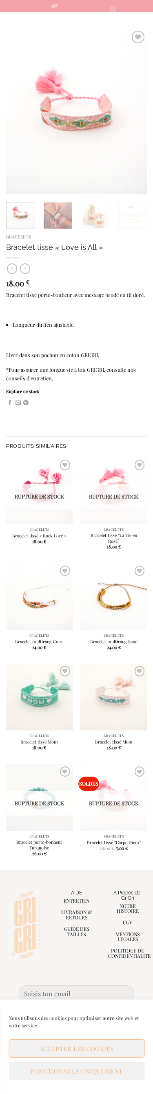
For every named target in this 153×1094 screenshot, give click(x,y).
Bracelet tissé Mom (39, 742)
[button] (113, 9)
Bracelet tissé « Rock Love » (39, 536)
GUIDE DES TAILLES (76, 931)
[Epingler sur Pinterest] (26, 403)
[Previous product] (25, 268)
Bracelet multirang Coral (39, 642)
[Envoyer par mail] (18, 403)
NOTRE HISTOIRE (128, 908)
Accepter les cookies (77, 1049)
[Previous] (19, 111)
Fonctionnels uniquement (76, 1071)
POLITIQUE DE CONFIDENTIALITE (129, 953)
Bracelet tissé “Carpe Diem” (114, 842)
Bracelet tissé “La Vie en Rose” (114, 538)
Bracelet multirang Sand (113, 642)
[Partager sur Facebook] (10, 403)
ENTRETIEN (76, 900)
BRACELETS (18, 237)
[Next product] (12, 268)
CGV (128, 922)
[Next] (133, 111)
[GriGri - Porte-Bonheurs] (54, 6)
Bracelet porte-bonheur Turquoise (39, 845)
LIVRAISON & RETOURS (76, 915)
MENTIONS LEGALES (127, 937)
